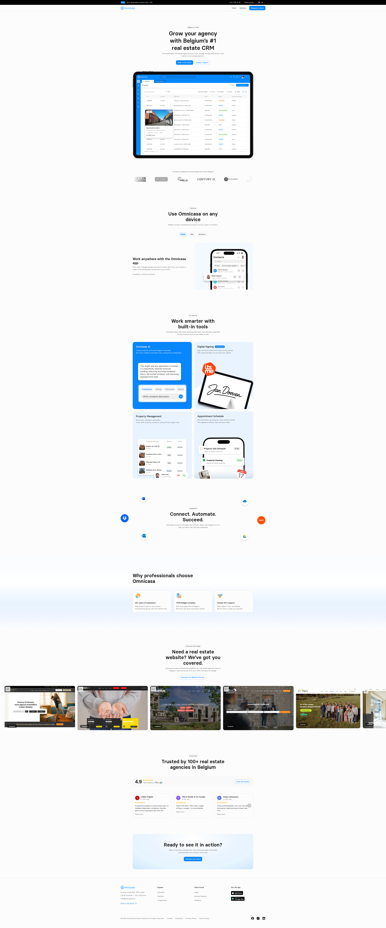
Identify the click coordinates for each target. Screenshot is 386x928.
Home (234, 8)
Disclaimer (179, 918)
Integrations (162, 900)
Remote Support (200, 896)
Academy (197, 900)
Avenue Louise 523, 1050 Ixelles (132, 892)
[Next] (249, 806)
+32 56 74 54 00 (126, 895)
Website (243, 8)
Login (196, 892)
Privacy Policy (191, 918)
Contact (170, 918)
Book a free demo (127, 903)
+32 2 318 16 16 (234, 2)
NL (147, 2)
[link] (128, 8)
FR (151, 2)
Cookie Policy (204, 918)
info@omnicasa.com (128, 899)
